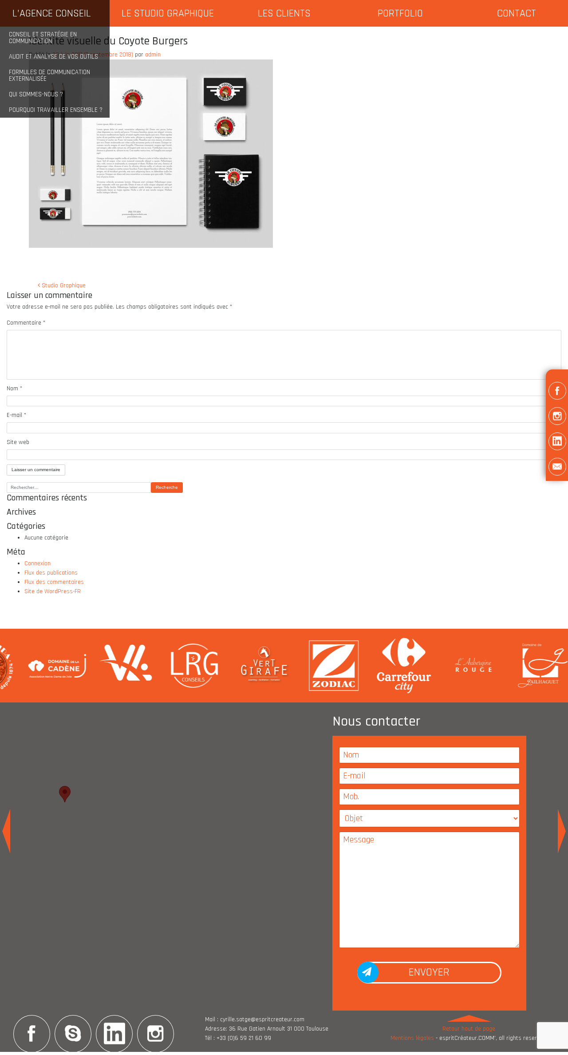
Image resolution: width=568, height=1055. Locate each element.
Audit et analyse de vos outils (53, 56)
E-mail (16, 415)
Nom (14, 389)
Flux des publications (51, 573)
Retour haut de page (468, 1029)
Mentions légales (412, 1038)
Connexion (37, 563)
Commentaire (26, 323)
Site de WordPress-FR (52, 591)
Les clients (284, 13)
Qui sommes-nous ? (36, 94)
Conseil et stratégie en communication (43, 37)
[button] (557, 392)
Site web (18, 442)
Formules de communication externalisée (49, 75)
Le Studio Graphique (168, 13)
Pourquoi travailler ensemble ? (56, 110)
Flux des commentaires (54, 582)
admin (153, 55)
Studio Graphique (63, 286)
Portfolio (400, 13)
